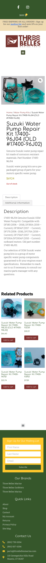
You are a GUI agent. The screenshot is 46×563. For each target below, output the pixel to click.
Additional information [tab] (17, 203)
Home (9, 113)
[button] (23, 52)
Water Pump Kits (22, 113)
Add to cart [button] (8, 340)
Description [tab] (11, 197)
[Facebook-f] (18, 7)
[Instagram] (27, 7)
